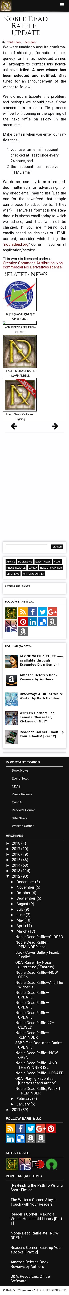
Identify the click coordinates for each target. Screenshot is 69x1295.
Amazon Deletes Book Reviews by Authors (29, 1264)
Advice (11, 561)
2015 (16, 860)
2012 (16, 876)
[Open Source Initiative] (51, 1164)
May (20, 920)
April (20, 926)
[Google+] (52, 612)
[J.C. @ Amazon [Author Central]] (23, 631)
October (23, 893)
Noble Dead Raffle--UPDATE (39, 1073)
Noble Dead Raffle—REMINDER (32, 1035)
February (24, 1098)
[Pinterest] (23, 622)
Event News (13, 42)
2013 (16, 871)
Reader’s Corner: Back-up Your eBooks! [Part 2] (36, 1249)
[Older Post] (55, 427)
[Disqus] (34, 485)
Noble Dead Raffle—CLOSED (39, 937)
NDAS (57, 561)
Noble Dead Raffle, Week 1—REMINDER (38, 1090)
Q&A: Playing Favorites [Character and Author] (35, 1080)
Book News (25, 561)
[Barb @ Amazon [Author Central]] (52, 622)
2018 (16, 843)
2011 (16, 1109)
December (25, 882)
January (23, 1104)
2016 (16, 854)
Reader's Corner (51, 567)
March (22, 931)
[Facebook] (32, 612)
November (25, 887)
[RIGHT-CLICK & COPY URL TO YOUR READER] (23, 612)
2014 (16, 865)
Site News (29, 42)
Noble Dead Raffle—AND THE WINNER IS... (36, 1065)
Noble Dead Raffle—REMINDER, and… (32, 944)
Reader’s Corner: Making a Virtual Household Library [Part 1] (36, 1219)
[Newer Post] (14, 427)
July (20, 909)
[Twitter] (42, 612)
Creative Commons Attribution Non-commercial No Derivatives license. (33, 265)
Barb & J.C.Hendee (19, 1290)
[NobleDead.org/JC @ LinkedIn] (32, 622)
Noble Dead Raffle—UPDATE (32, 994)
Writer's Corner (33, 573)
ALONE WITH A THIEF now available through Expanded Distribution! (42, 660)
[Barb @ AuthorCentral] (30, 1138)
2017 (16, 849)
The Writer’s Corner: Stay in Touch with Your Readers (33, 1202)
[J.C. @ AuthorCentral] (40, 1138)
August (22, 904)
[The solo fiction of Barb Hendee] (11, 613)
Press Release (16, 567)
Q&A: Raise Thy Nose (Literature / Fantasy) (34, 964)
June (21, 915)
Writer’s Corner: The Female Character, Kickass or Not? (37, 717)
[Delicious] (42, 622)
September (26, 898)
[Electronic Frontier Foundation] (38, 1164)
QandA (33, 567)
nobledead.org (16, 244)
